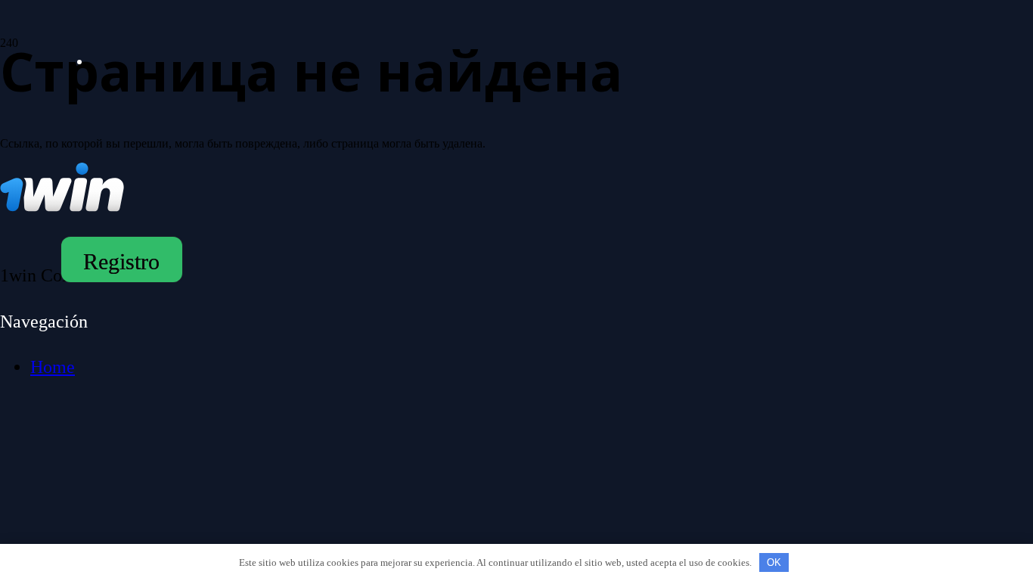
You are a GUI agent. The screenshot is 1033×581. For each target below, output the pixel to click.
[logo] (174, 42)
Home (52, 367)
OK (774, 562)
